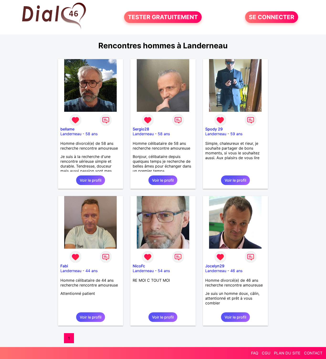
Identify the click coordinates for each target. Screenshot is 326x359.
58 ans (91, 133)
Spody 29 (214, 129)
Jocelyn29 (214, 266)
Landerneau (70, 133)
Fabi (64, 266)
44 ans (91, 270)
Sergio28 (141, 129)
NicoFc (139, 266)
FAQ (254, 353)
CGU (266, 353)
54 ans (164, 270)
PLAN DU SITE (287, 353)
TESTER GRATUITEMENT (163, 17)
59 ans (236, 133)
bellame (67, 129)
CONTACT (313, 353)
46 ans (236, 270)
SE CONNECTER (271, 17)
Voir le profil (90, 180)
